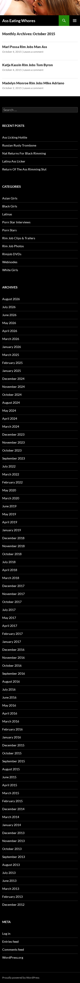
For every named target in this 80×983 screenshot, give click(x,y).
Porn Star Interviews (16, 222)
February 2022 (12, 482)
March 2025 (10, 355)
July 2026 (9, 307)
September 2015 (13, 761)
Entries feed (10, 941)
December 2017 (13, 586)
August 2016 (11, 681)
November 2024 (13, 386)
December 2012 (13, 904)
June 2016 (9, 697)
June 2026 (9, 315)
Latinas (7, 214)
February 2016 (12, 729)
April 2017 (9, 626)
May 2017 (9, 618)
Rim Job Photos (13, 246)
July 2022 (9, 466)
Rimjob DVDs (11, 254)
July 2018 (9, 562)
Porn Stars (9, 230)
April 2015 (9, 785)
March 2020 (10, 498)
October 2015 (12, 753)
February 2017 (12, 633)
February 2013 (12, 896)
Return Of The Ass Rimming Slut (24, 169)
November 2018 (13, 546)
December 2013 (13, 833)
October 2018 (12, 554)
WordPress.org (12, 957)
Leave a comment (33, 51)
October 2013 (12, 849)
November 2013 (13, 841)
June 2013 (9, 881)
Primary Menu (74, 20)
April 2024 (9, 418)
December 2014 (13, 809)
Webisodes (9, 262)
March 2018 (10, 578)
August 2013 (11, 865)
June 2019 (9, 506)
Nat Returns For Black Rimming (24, 153)
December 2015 (13, 745)
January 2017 (11, 641)
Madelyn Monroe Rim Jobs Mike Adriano (33, 83)
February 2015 (12, 801)
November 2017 (13, 594)
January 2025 (11, 371)
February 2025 (12, 363)
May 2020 (9, 490)
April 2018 (9, 570)
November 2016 (13, 657)
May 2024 (9, 410)
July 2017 (9, 610)
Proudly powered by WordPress (20, 977)
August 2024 (11, 402)
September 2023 (13, 458)
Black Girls (9, 206)
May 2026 (9, 323)
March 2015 (10, 793)
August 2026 (11, 299)
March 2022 (10, 474)
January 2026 (11, 347)
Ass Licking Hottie (14, 137)
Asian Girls (9, 198)
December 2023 (13, 434)
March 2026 (10, 339)
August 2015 (11, 769)
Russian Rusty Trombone (19, 145)
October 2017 (12, 602)
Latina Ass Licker (13, 161)
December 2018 (13, 538)
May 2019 (9, 514)
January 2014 (11, 825)
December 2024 (13, 378)
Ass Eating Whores (18, 20)
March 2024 (10, 426)
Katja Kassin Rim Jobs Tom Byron (27, 65)
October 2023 (12, 450)
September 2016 (13, 673)
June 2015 (9, 777)
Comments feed (13, 949)
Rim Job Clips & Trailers (18, 238)
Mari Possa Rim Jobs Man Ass (24, 47)
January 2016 (11, 737)
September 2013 (13, 857)
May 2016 (9, 705)
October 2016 (12, 665)
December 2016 (13, 649)
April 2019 (9, 522)
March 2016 (10, 721)
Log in (6, 933)
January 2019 (11, 530)
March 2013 (10, 888)
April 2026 (9, 331)
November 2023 (13, 442)
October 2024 (12, 394)
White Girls (10, 270)
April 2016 (9, 713)
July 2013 (9, 873)
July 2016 (9, 689)
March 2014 (10, 817)
